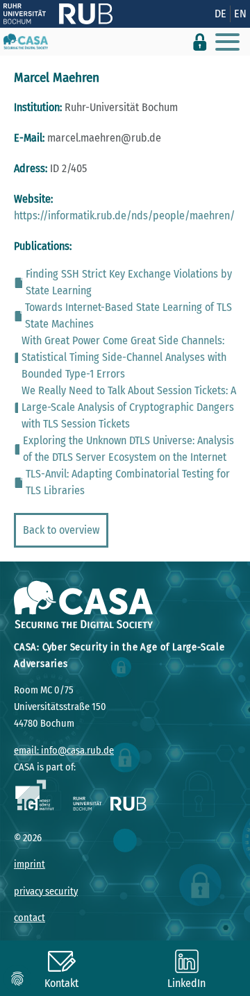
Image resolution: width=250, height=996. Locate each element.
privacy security (46, 891)
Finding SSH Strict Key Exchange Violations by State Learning (129, 282)
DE (220, 13)
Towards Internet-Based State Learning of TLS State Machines (128, 315)
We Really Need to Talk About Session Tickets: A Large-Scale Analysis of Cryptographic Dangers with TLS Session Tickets (129, 407)
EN (240, 13)
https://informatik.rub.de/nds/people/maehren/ (124, 215)
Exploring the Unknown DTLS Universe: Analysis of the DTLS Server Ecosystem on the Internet (128, 449)
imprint (29, 864)
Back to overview (61, 530)
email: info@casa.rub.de (64, 751)
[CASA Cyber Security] (25, 41)
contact (29, 918)
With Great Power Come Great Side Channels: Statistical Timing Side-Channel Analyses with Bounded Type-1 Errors (124, 357)
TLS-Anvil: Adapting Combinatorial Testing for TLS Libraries (128, 482)
